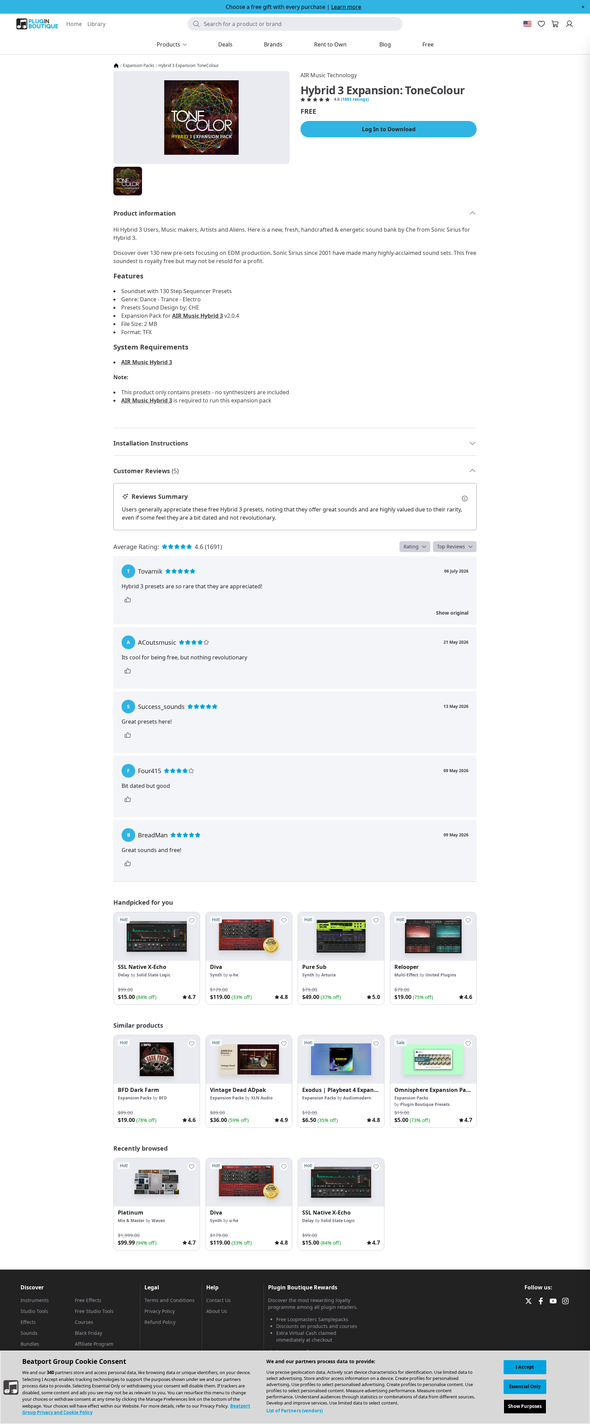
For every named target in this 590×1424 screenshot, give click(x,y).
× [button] (583, 7)
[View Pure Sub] (341, 936)
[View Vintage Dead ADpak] (249, 1059)
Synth (216, 975)
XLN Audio (261, 1098)
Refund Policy (159, 1322)
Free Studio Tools (94, 1311)
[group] (156, 958)
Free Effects (88, 1300)
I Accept (525, 1367)
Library (96, 24)
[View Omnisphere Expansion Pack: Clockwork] (433, 1059)
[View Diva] (249, 936)
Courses (84, 1322)
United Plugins (440, 975)
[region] (295, 1387)
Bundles (29, 1344)
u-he (233, 975)
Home (74, 24)
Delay (123, 975)
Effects (28, 1322)
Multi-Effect (406, 975)
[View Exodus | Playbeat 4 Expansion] (341, 1059)
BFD (163, 1098)
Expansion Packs (138, 65)
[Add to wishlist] (191, 920)
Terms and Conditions (169, 1300)
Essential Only (525, 1386)
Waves (158, 1220)
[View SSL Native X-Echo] (157, 936)
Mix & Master (131, 1220)
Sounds (29, 1333)
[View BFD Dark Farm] (157, 1059)
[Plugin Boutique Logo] (37, 23)
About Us (216, 1311)
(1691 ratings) (355, 99)
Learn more (346, 7)
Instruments (34, 1300)
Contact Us (218, 1300)
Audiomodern (357, 1098)
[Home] (116, 65)
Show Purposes (525, 1406)
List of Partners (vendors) (294, 1411)
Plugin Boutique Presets (425, 1104)
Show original (452, 613)
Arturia (328, 975)
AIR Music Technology (328, 75)
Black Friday (88, 1333)
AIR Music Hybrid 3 (197, 315)
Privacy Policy (159, 1311)
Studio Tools (34, 1311)
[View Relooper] (433, 936)
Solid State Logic (153, 975)
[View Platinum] (157, 1182)
